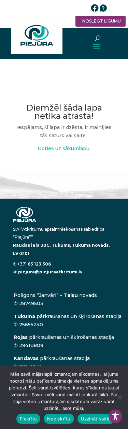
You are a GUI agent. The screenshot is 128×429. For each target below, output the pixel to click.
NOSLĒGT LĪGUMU (101, 21)
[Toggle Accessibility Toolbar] (115, 416)
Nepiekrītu (59, 418)
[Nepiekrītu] (119, 397)
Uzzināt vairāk (96, 418)
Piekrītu (28, 418)
